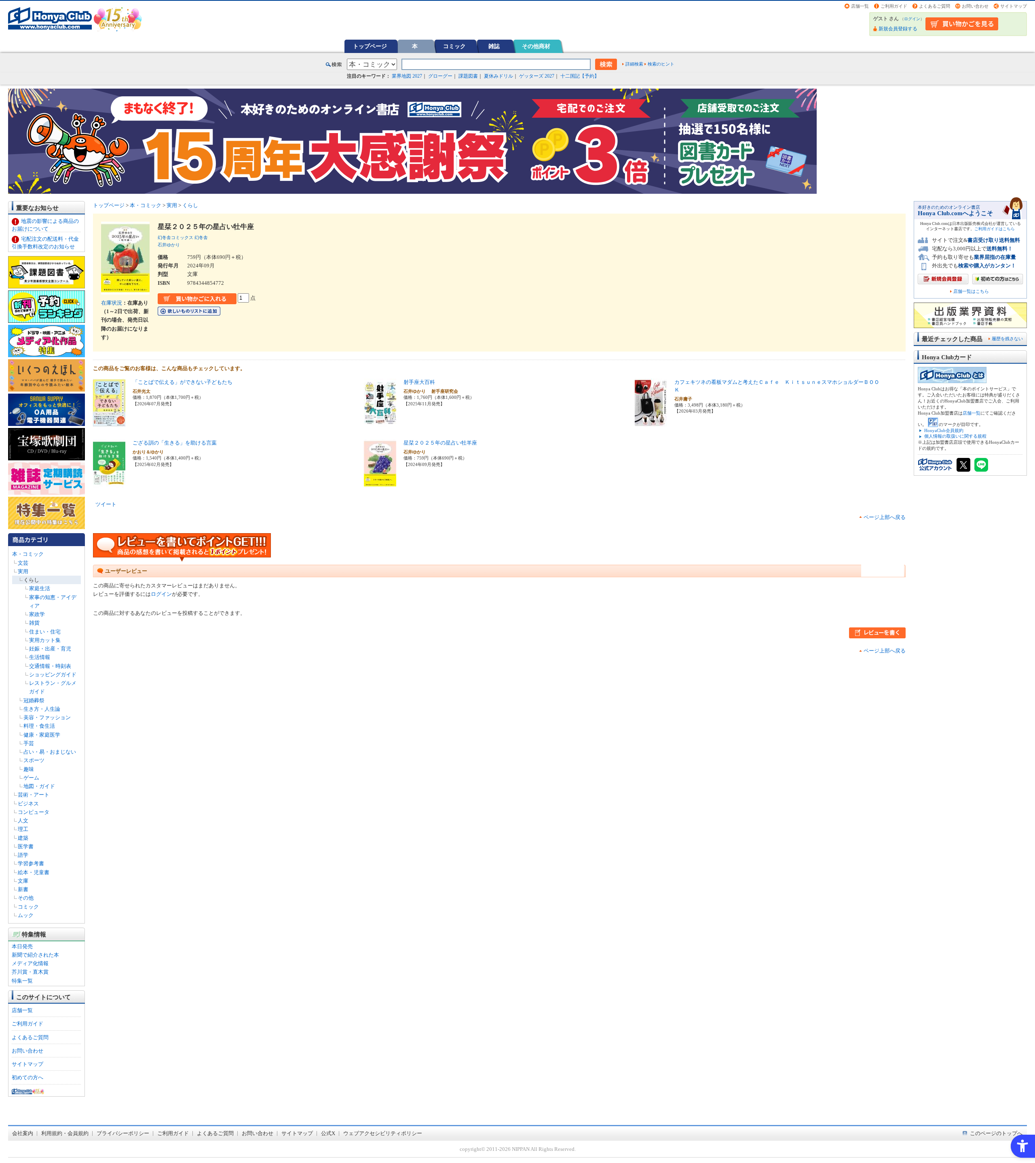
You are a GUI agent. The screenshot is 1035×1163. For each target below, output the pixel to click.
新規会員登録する (898, 29)
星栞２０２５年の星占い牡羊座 (440, 443)
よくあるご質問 (934, 6)
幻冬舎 (201, 237)
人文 (23, 821)
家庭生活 (39, 588)
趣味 (28, 769)
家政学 (37, 614)
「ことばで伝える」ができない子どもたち (182, 382)
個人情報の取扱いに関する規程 (955, 436)
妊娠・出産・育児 (50, 649)
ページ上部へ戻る (885, 517)
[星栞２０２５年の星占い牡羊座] (380, 484)
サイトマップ (1013, 6)
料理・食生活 (39, 726)
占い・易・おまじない (49, 752)
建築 (23, 838)
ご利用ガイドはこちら (994, 229)
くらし (31, 580)
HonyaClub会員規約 (943, 430)
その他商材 (536, 46)
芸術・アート (33, 795)
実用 (23, 571)
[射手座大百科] (380, 423)
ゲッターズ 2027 (536, 76)
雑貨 (34, 623)
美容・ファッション (47, 717)
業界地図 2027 (407, 76)
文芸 (23, 563)
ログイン (912, 19)
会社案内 (22, 1133)
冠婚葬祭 (33, 700)
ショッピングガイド (52, 675)
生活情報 (39, 657)
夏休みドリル (498, 76)
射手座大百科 (419, 382)
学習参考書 (31, 863)
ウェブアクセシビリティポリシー (382, 1133)
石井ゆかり (169, 244)
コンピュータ (33, 812)
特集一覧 (22, 981)
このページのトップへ (996, 1133)
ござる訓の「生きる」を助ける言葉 (175, 443)
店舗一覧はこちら (971, 291)
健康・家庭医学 (41, 735)
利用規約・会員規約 (65, 1133)
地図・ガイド (39, 786)
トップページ (370, 46)
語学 (23, 855)
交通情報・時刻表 (50, 666)
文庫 (23, 881)
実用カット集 (45, 640)
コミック (454, 46)
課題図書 (468, 76)
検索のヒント (661, 63)
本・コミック (28, 554)
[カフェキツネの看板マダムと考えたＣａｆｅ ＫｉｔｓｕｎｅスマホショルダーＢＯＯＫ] (651, 423)
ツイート (105, 504)
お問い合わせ (975, 6)
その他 (26, 898)
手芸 (28, 743)
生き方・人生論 (41, 709)
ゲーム (31, 778)
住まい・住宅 (45, 632)
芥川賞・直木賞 (30, 972)
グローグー (440, 76)
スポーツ (33, 760)
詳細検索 (634, 63)
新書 (23, 889)
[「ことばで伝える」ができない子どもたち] (109, 423)
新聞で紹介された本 (35, 955)
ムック (26, 915)
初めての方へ (27, 1077)
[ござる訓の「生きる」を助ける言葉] (109, 484)
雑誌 (494, 46)
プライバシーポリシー (123, 1133)
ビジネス (28, 804)
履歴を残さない (1007, 338)
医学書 (26, 846)
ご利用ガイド (894, 6)
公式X (328, 1133)
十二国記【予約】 (579, 76)
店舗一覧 (860, 6)
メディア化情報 (30, 963)
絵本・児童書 (33, 872)
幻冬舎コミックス (175, 237)
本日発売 (22, 946)
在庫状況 (111, 303)
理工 (23, 829)
